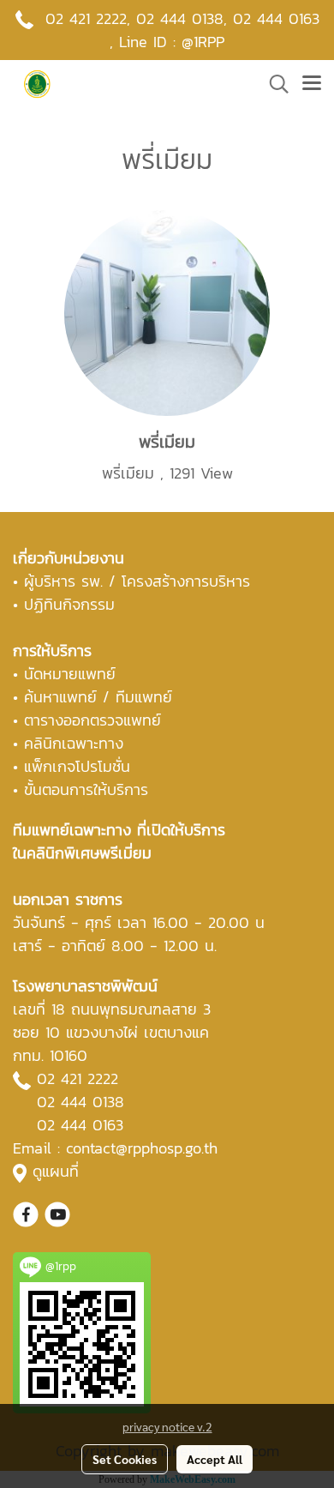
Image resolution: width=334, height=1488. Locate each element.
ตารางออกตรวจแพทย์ (92, 720)
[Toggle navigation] (312, 84)
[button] (273, 84)
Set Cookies (124, 1459)
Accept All (214, 1459)
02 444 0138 (180, 18)
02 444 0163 (80, 1124)
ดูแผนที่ (56, 1171)
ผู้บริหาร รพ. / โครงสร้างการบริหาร (137, 581)
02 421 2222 (86, 18)
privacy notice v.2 (167, 1426)
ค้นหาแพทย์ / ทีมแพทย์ (98, 696)
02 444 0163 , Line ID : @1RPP (214, 30)
